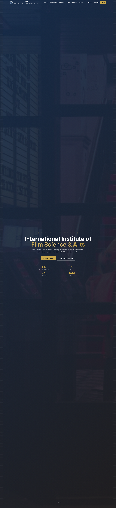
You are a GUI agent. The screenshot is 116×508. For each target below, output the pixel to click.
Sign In (90, 2)
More (80, 2)
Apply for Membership (66, 258)
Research (61, 2)
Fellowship (53, 2)
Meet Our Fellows (48, 258)
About (44, 2)
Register (96, 2)
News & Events (71, 2)
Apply (103, 2)
